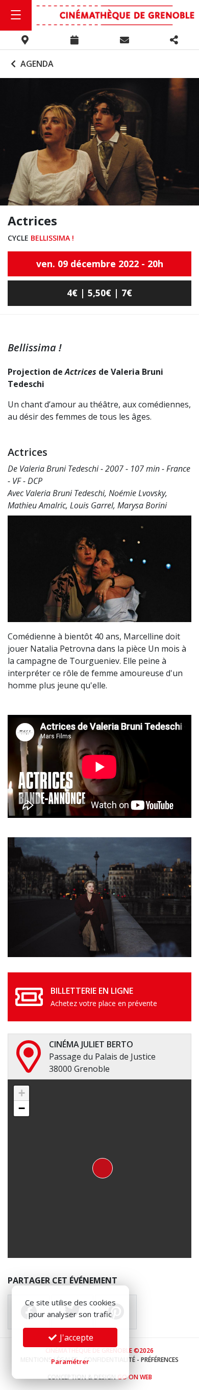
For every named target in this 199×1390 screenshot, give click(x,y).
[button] (99, 1169)
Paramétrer (70, 1361)
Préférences (160, 1359)
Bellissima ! (52, 238)
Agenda (36, 63)
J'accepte (75, 1337)
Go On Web (134, 1377)
